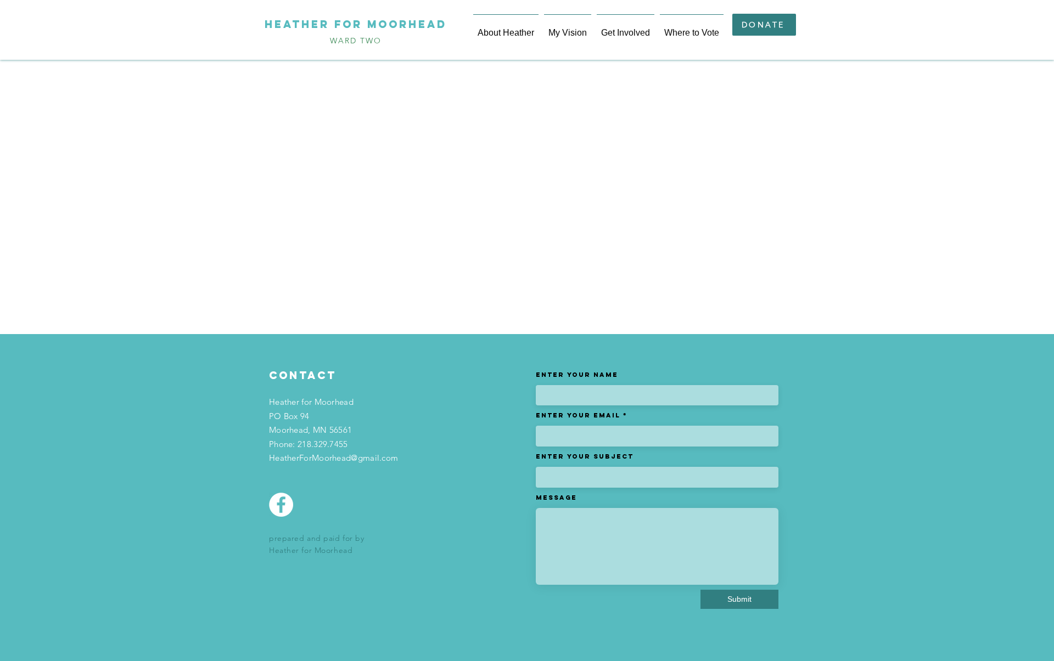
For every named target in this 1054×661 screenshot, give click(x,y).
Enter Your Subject (584, 456)
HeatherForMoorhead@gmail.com (333, 458)
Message (556, 497)
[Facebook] (281, 505)
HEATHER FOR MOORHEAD (356, 24)
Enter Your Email (578, 415)
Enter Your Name (577, 374)
